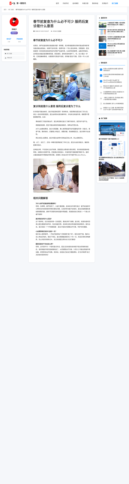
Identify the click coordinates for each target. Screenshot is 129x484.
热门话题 (115, 3)
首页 (57, 3)
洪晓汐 (14, 29)
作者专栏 (66, 3)
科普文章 (85, 3)
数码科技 (95, 3)
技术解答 (76, 3)
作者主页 (9, 57)
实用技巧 (105, 3)
